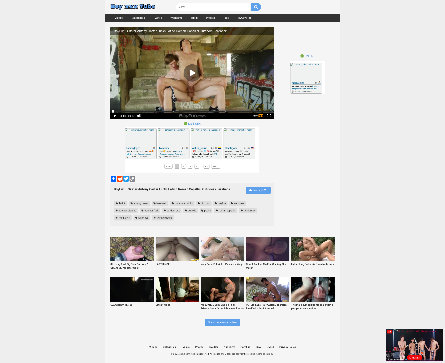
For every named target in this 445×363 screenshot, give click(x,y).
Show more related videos (222, 322)
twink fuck (249, 210)
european (239, 203)
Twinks (157, 17)
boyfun (221, 203)
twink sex (143, 217)
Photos (210, 17)
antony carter (140, 203)
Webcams (176, 17)
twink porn (124, 217)
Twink (121, 203)
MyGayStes (244, 17)
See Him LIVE (259, 190)
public (207, 210)
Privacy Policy (287, 347)
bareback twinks (183, 203)
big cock (205, 203)
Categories (138, 17)
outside (191, 210)
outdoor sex (173, 210)
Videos (119, 17)
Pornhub (245, 347)
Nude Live (229, 347)
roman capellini (227, 210)
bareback (161, 203)
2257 (258, 347)
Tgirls (194, 17)
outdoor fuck (151, 210)
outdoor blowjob (127, 210)
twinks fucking (164, 217)
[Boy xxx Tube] (133, 7)
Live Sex (213, 347)
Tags (226, 17)
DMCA (270, 347)
